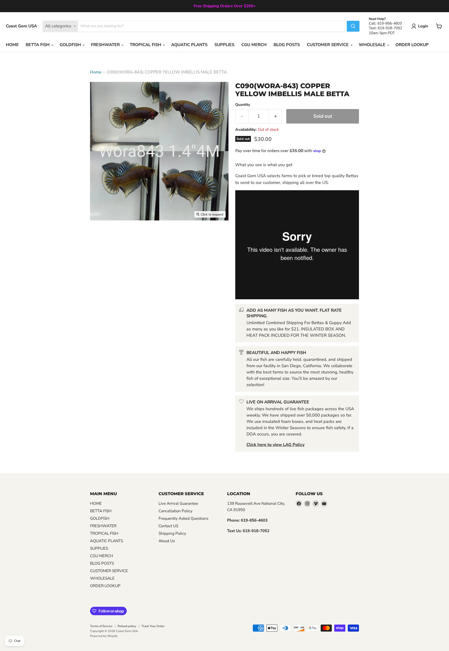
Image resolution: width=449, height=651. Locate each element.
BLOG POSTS (287, 45)
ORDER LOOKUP (412, 45)
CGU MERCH (254, 45)
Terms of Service (101, 626)
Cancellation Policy (175, 511)
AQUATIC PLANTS (189, 45)
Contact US (168, 526)
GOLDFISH (71, 45)
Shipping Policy (172, 533)
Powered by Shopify (104, 636)
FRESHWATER (106, 45)
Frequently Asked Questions (183, 518)
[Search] (353, 26)
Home (95, 72)
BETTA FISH (38, 45)
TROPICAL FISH (146, 45)
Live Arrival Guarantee (178, 503)
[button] (420, 26)
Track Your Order (153, 626)
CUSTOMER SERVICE (328, 45)
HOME (12, 45)
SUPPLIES (224, 45)
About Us (167, 541)
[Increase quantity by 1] (275, 116)
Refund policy (127, 626)
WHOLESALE (373, 45)
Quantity (242, 104)
